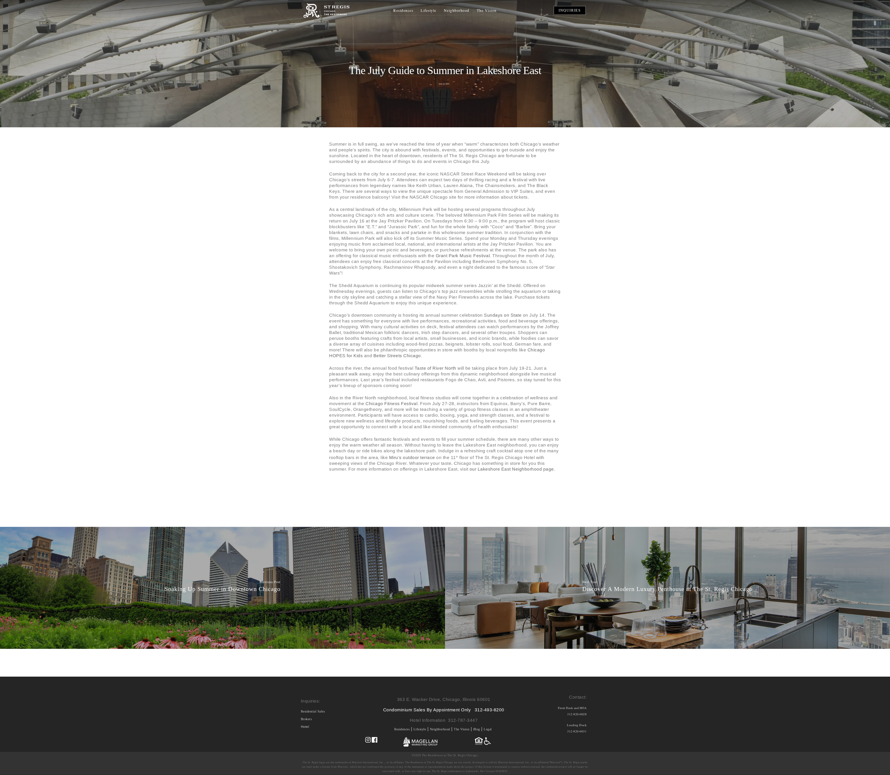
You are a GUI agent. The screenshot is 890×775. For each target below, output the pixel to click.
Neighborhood (456, 10)
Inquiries (570, 10)
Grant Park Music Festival (463, 255)
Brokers (306, 719)
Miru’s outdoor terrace (412, 457)
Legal (488, 729)
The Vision (487, 10)
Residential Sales (313, 711)
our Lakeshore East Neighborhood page (512, 469)
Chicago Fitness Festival (391, 403)
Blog (476, 729)
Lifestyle (428, 10)
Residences (403, 10)
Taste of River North (435, 368)
